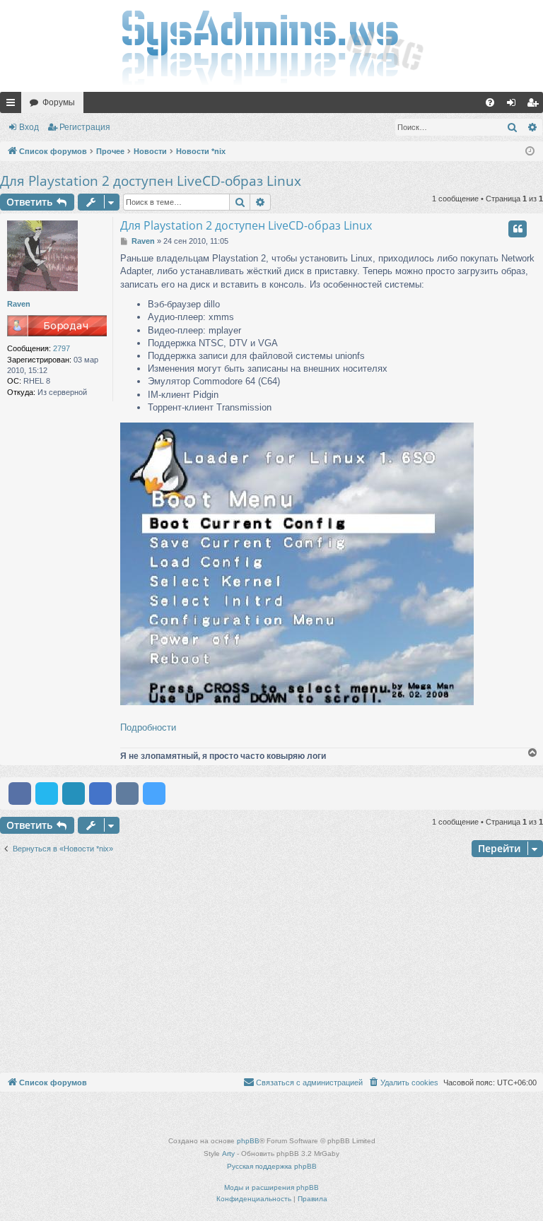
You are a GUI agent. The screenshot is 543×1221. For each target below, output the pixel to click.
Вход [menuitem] (514, 105)
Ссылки (13, 105)
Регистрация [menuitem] (535, 105)
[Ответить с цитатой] (517, 228)
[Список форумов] (271, 46)
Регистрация (84, 127)
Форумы (58, 102)
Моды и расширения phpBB (271, 1187)
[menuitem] (490, 102)
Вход (29, 127)
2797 (61, 348)
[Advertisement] (271, 967)
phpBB (248, 1141)
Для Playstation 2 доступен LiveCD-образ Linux (150, 181)
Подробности (148, 727)
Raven (18, 304)
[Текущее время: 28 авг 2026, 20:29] (530, 151)
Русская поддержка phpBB (272, 1166)
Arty (228, 1153)
